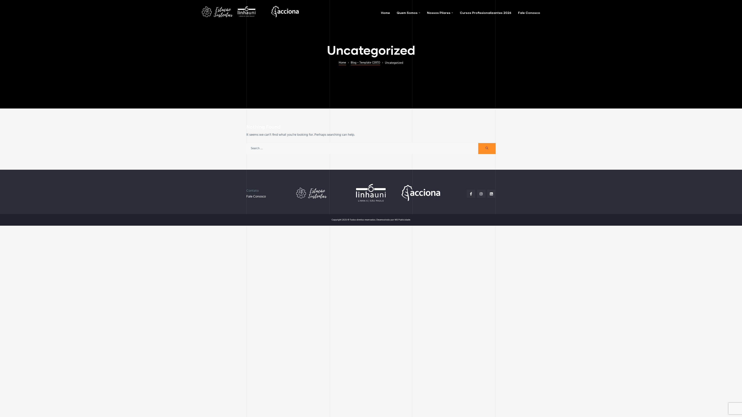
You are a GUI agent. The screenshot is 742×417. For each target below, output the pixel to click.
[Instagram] (481, 194)
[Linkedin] (491, 194)
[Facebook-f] (471, 194)
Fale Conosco (256, 196)
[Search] (487, 148)
